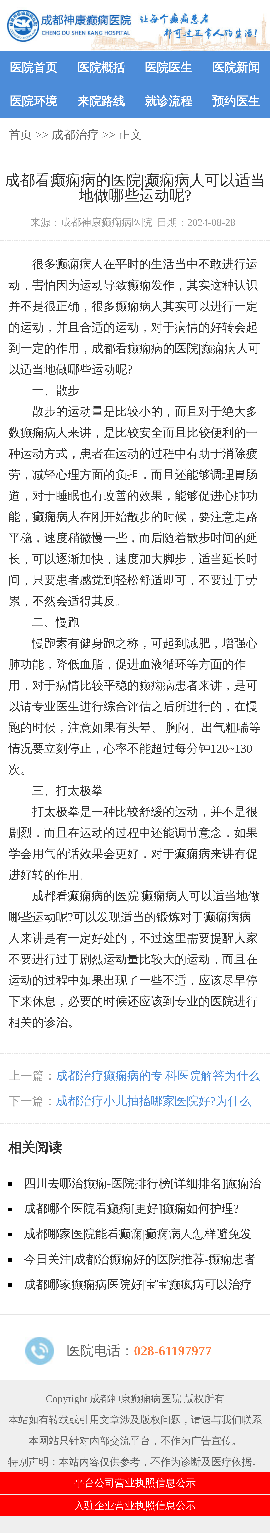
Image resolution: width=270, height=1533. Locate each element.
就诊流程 (168, 101)
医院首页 (34, 67)
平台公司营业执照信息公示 (135, 1483)
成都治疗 (75, 134)
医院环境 (34, 101)
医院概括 (101, 67)
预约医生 (236, 101)
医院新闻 (236, 67)
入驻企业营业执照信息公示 (135, 1505)
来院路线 (101, 101)
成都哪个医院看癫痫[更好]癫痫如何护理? (131, 1208)
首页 (20, 134)
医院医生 (168, 67)
